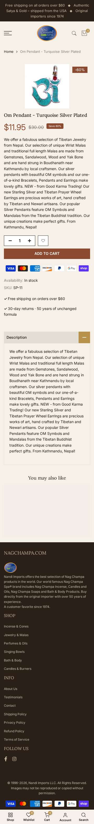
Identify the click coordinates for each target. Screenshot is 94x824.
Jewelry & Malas (16, 635)
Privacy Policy (14, 722)
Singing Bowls (14, 652)
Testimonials (13, 697)
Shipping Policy (15, 714)
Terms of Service (16, 739)
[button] (43, 240)
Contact (10, 705)
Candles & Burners (17, 669)
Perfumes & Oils (15, 643)
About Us (10, 689)
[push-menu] (8, 33)
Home (9, 51)
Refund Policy (14, 731)
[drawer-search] (74, 33)
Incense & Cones (16, 626)
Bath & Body (13, 660)
